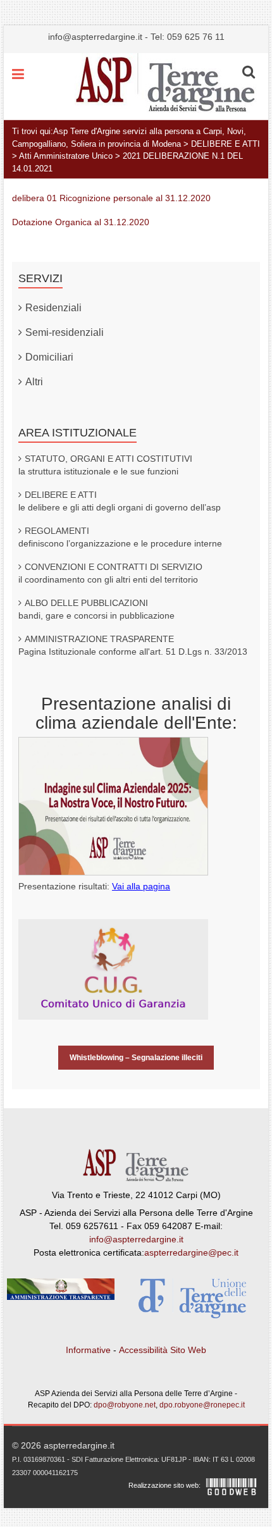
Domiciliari (49, 357)
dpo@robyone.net (125, 1404)
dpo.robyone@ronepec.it (202, 1404)
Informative (88, 1350)
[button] (248, 71)
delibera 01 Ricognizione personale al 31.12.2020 (111, 198)
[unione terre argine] (192, 1301)
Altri (34, 381)
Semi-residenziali (64, 332)
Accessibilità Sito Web (162, 1350)
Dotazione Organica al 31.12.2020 (80, 222)
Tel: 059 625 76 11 (188, 37)
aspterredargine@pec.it (191, 1252)
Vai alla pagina (141, 886)
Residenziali (53, 307)
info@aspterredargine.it (95, 37)
